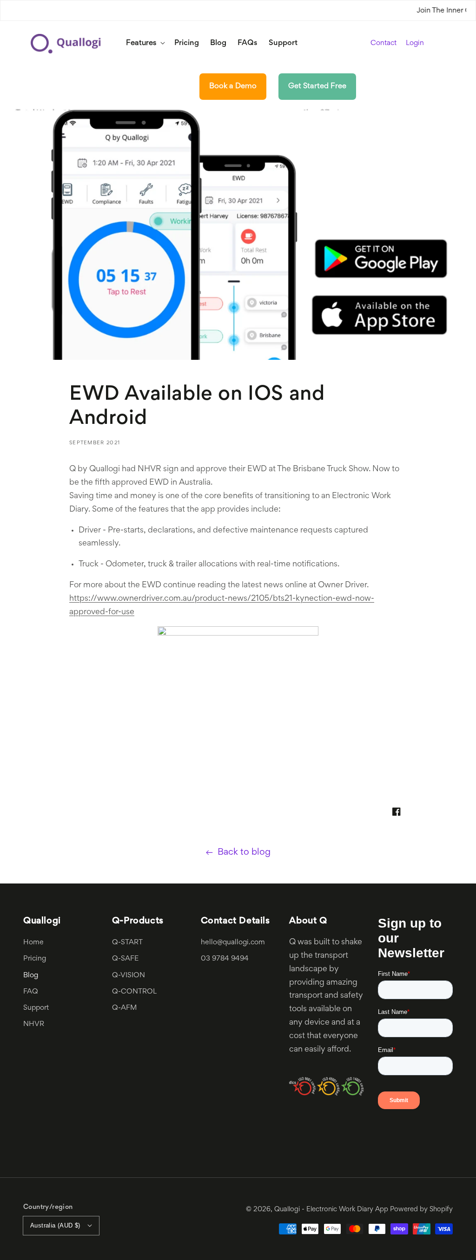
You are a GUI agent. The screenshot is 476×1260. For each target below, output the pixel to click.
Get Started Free (317, 86)
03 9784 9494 (225, 958)
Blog (30, 975)
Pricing (34, 958)
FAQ (30, 991)
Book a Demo (233, 86)
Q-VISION (128, 975)
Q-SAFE (125, 958)
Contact (383, 43)
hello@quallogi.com (233, 942)
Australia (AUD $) (55, 1225)
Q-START (127, 942)
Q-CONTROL (134, 991)
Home (33, 942)
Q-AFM (124, 1008)
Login (415, 43)
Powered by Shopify (421, 1210)
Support (36, 1008)
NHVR (33, 1024)
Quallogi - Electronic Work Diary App (331, 1210)
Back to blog (244, 852)
